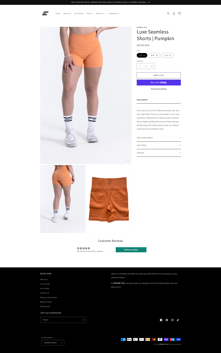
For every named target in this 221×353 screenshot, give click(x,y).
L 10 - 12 (167, 55)
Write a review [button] (131, 249)
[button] (90, 13)
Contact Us (44, 293)
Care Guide (44, 288)
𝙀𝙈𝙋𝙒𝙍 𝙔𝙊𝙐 (163, 344)
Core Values (45, 284)
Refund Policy (46, 302)
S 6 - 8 (142, 55)
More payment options (159, 89)
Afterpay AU (45, 306)
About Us (44, 279)
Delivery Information (48, 297)
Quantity (140, 61)
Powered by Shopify (175, 344)
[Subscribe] (83, 320)
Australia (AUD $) (50, 343)
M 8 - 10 (154, 55)
